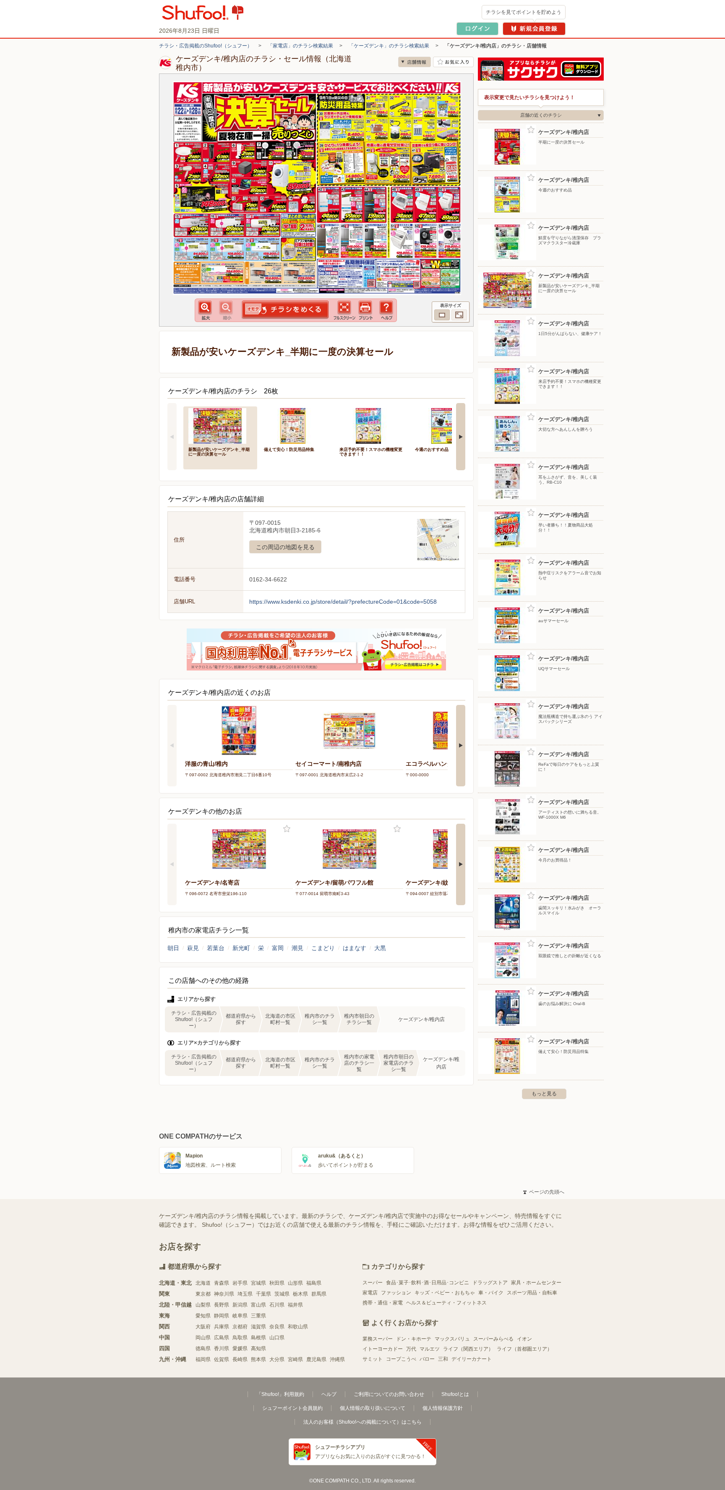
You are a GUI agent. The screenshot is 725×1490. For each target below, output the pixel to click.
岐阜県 (240, 1316)
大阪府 (203, 1327)
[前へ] (172, 436)
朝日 (173, 948)
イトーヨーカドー (382, 1349)
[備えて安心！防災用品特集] (295, 425)
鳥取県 (240, 1338)
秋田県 (276, 1283)
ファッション (396, 1293)
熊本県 (258, 1359)
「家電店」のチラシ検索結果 (300, 46)
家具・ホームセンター (536, 1283)
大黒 (380, 948)
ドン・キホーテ (413, 1339)
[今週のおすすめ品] (446, 425)
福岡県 (203, 1359)
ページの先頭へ (543, 1192)
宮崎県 (295, 1359)
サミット (372, 1359)
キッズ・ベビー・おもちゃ (445, 1293)
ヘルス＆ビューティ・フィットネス (446, 1303)
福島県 (313, 1283)
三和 (443, 1359)
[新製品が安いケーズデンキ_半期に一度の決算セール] (220, 425)
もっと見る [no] (544, 1094)
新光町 (241, 948)
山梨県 (203, 1305)
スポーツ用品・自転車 (532, 1293)
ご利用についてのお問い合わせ (389, 1394)
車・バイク (490, 1293)
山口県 (276, 1338)
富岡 (278, 948)
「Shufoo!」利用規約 (280, 1394)
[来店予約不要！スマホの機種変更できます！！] (371, 425)
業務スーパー (377, 1339)
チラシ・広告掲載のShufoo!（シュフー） (205, 46)
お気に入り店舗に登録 (453, 62)
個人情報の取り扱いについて (372, 1408)
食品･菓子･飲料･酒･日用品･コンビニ (427, 1283)
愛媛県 (240, 1348)
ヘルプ (328, 1394)
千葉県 (263, 1294)
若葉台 (215, 948)
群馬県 (318, 1294)
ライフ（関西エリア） (468, 1349)
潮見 (297, 948)
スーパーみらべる (493, 1339)
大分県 (276, 1359)
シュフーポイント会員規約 (292, 1408)
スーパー (372, 1283)
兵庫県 (221, 1327)
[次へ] (460, 436)
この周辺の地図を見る (285, 547)
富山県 (258, 1305)
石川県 (276, 1305)
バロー (427, 1359)
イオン (524, 1339)
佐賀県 (221, 1359)
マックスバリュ (452, 1339)
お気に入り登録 (287, 829)
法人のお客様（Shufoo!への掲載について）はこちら (362, 1422)
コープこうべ (401, 1359)
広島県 (221, 1338)
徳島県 (203, 1348)
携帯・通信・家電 (382, 1303)
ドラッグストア (490, 1283)
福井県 (295, 1305)
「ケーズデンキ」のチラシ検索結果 (389, 46)
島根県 (258, 1338)
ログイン (477, 28)
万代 (411, 1349)
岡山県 (203, 1338)
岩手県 (240, 1283)
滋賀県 (258, 1327)
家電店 (370, 1293)
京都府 (240, 1327)
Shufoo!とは (455, 1394)
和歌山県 (298, 1327)
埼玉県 (245, 1294)
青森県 (221, 1283)
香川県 (221, 1348)
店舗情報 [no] (414, 62)
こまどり (323, 948)
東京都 (203, 1294)
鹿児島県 (316, 1359)
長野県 (221, 1305)
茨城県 (281, 1294)
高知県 (258, 1348)
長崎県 (240, 1359)
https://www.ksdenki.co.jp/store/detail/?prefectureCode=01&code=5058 (343, 601)
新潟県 (240, 1305)
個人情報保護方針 (442, 1408)
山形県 (295, 1283)
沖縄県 (337, 1359)
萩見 (193, 948)
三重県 (258, 1316)
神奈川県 (224, 1294)
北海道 (203, 1283)
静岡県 (221, 1316)
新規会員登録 (534, 28)
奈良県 (276, 1327)
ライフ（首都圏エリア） (524, 1349)
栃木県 (300, 1294)
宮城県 (258, 1283)
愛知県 (203, 1316)
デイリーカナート (471, 1359)
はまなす (354, 948)
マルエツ (430, 1349)
